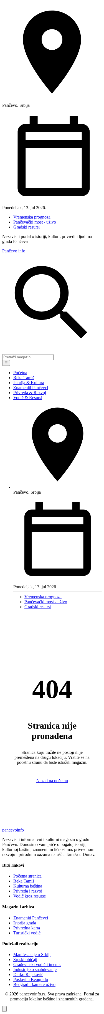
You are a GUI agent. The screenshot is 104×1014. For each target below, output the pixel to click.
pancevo (13, 830)
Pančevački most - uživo (34, 222)
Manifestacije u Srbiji (31, 954)
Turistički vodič (26, 933)
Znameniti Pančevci (30, 387)
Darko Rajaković (28, 974)
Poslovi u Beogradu (30, 979)
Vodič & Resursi (27, 397)
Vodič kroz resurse (29, 896)
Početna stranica (27, 876)
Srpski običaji (25, 959)
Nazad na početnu (52, 780)
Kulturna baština (27, 886)
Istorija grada (24, 923)
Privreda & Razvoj (29, 392)
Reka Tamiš (23, 377)
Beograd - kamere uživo (34, 984)
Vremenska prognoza (31, 217)
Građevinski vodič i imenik (37, 964)
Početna (20, 372)
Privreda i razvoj (27, 891)
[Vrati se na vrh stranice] (4, 1009)
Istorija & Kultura (28, 382)
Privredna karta (26, 928)
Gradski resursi (26, 227)
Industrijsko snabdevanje (35, 969)
